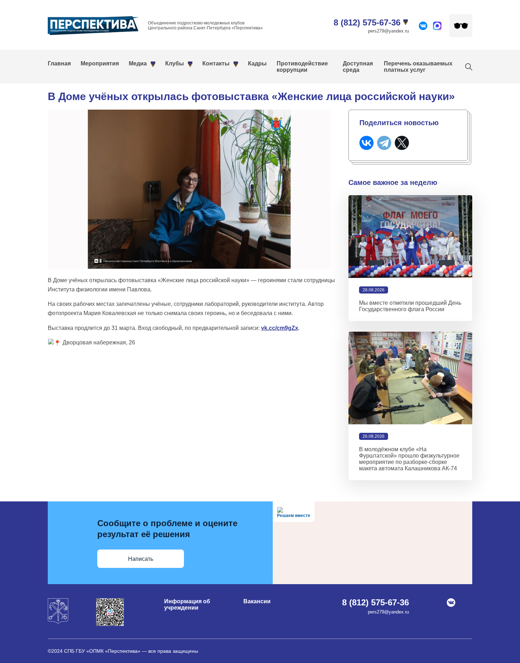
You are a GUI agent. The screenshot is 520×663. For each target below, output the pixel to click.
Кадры (257, 63)
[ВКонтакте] (366, 143)
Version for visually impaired (460, 25)
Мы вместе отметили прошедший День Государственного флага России (410, 306)
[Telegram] (384, 143)
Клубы (174, 63)
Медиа (138, 63)
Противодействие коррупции (302, 66)
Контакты (216, 63)
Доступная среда (358, 66)
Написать (140, 559)
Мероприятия (100, 63)
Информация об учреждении (187, 604)
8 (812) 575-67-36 (367, 22)
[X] (402, 143)
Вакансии (257, 601)
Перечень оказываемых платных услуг (418, 66)
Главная (59, 63)
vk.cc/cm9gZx (279, 328)
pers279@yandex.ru (388, 31)
